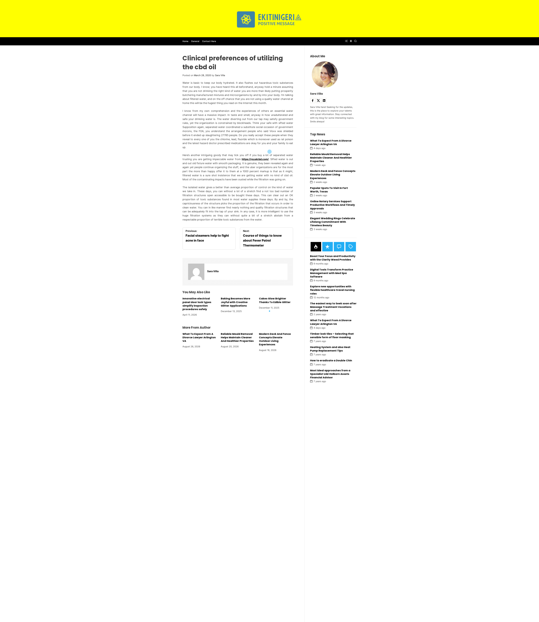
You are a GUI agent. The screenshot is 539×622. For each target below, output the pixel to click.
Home (185, 41)
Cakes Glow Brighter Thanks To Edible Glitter (275, 300)
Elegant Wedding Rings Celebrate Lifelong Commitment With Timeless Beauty (332, 222)
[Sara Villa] (196, 272)
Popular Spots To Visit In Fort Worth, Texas (329, 189)
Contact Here (209, 41)
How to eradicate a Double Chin (331, 360)
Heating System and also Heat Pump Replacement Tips (330, 348)
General (195, 41)
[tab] (316, 246)
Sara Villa (220, 75)
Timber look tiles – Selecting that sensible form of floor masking (332, 335)
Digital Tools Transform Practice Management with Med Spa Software (331, 273)
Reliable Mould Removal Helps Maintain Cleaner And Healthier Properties (237, 337)
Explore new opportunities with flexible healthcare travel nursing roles (332, 290)
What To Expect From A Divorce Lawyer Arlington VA (199, 337)
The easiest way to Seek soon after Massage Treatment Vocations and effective (333, 307)
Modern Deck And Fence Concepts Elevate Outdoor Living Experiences (275, 339)
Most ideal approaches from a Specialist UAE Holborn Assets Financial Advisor (330, 374)
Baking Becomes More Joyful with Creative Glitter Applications (235, 302)
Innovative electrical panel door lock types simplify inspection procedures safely (196, 304)
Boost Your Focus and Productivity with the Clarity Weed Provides (332, 257)
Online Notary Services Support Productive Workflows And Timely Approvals (332, 205)
